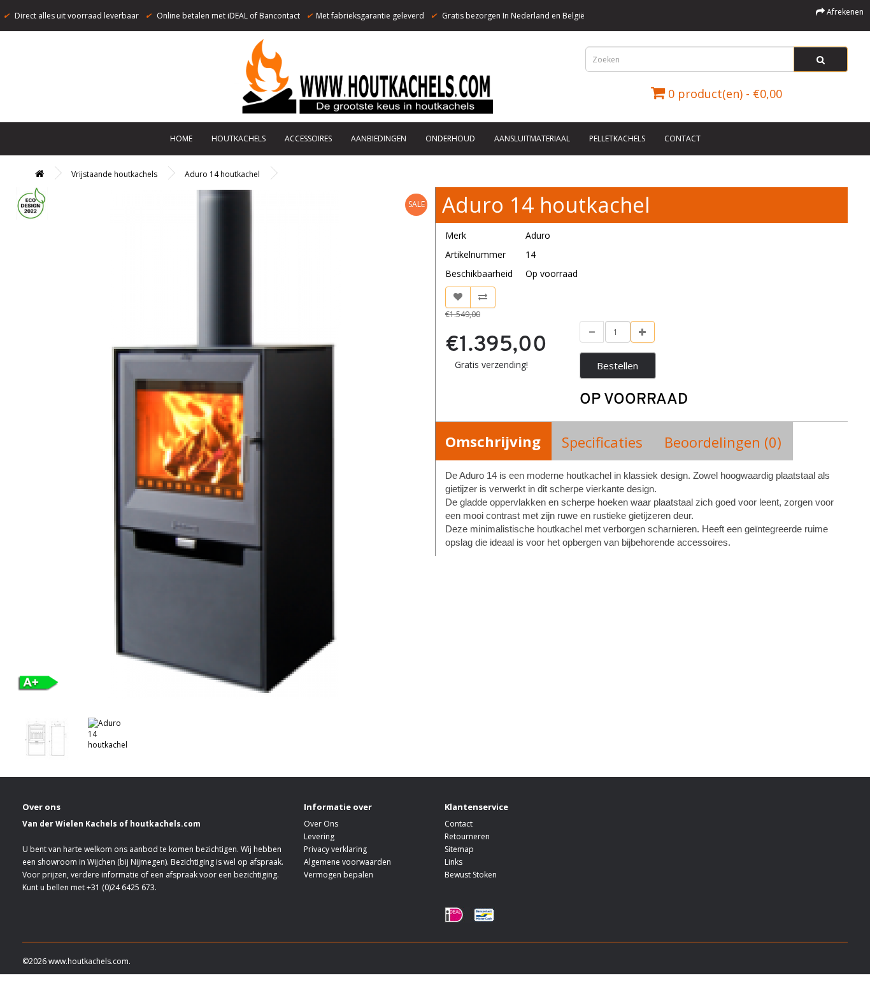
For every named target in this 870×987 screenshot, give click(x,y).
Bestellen (617, 365)
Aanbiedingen (378, 138)
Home (181, 138)
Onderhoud (450, 138)
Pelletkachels (617, 138)
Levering (319, 836)
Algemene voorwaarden (347, 861)
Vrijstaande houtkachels (114, 174)
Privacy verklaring (335, 849)
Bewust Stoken (471, 874)
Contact (682, 138)
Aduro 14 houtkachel (222, 174)
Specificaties (602, 441)
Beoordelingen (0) (722, 441)
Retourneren (467, 836)
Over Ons (321, 823)
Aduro (537, 235)
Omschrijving (493, 441)
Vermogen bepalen (338, 874)
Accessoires (308, 138)
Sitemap (459, 849)
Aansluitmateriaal (532, 138)
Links (453, 861)
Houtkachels (238, 138)
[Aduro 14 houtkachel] (223, 444)
